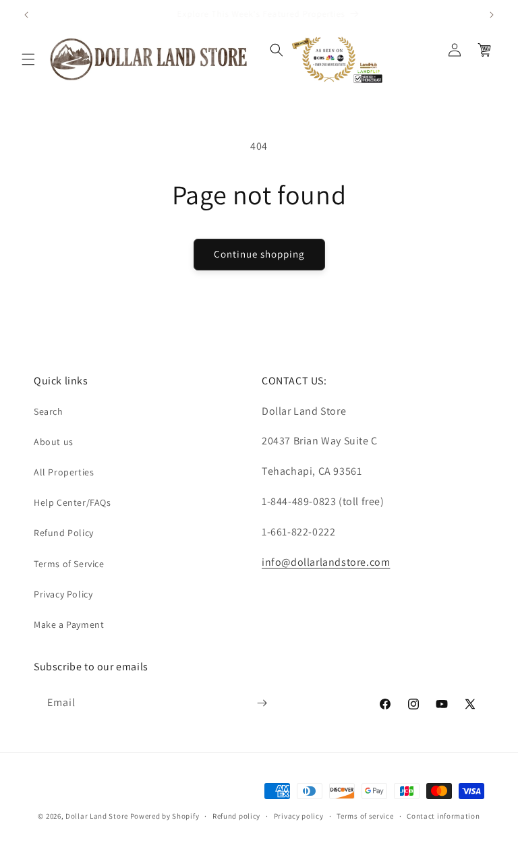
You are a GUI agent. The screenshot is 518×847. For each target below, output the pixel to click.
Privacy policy (299, 816)
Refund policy (236, 816)
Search (48, 411)
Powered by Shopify (165, 816)
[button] (28, 59)
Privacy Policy (63, 594)
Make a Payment (69, 624)
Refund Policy (64, 533)
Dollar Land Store (96, 816)
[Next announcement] (492, 15)
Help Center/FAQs (72, 502)
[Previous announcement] (26, 15)
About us (54, 442)
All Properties (64, 472)
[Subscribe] (262, 703)
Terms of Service (69, 564)
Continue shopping (259, 253)
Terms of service (365, 816)
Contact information (443, 816)
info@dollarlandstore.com (326, 562)
